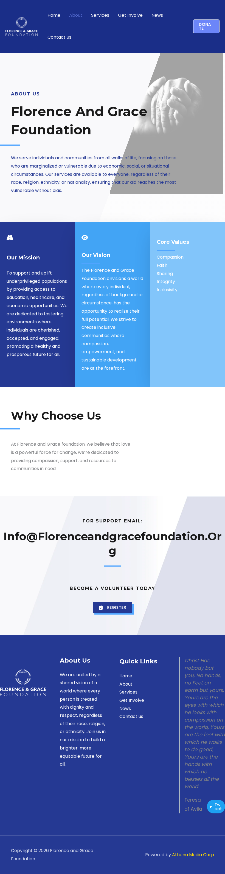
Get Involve (130, 15)
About (75, 15)
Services (100, 15)
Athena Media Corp (193, 855)
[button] (206, 26)
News (157, 15)
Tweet (218, 806)
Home (53, 15)
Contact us (59, 37)
